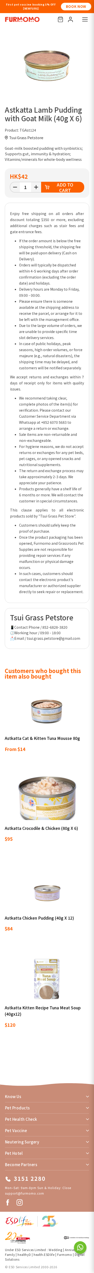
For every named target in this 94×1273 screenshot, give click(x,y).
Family (10, 1254)
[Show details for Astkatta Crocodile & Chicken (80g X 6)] (47, 799)
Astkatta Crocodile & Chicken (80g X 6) (41, 828)
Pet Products (17, 1107)
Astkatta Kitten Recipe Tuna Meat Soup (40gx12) (43, 1011)
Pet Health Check (21, 1119)
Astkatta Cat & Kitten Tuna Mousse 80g (42, 738)
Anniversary (73, 1250)
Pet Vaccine (16, 1130)
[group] (47, 65)
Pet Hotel (14, 1153)
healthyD (24, 1254)
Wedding (55, 1250)
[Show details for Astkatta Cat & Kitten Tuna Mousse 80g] (47, 710)
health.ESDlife (44, 1254)
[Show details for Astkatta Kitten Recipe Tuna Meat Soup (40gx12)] (47, 979)
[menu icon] (85, 19)
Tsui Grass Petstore (26, 137)
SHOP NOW (76, 6)
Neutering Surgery (22, 1141)
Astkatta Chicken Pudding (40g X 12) (39, 918)
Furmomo (64, 1254)
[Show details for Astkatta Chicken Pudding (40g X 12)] (47, 889)
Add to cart (65, 187)
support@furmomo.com (24, 1193)
